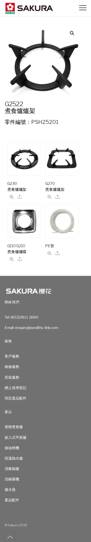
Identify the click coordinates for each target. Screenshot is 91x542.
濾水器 (10, 489)
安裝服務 (12, 377)
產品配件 (12, 500)
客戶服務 (12, 356)
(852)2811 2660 (24, 317)
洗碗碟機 (12, 479)
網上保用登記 (15, 388)
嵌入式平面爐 (15, 437)
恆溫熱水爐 (14, 458)
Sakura (13, 525)
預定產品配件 (15, 398)
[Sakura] (29, 12)
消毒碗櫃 (12, 469)
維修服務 (12, 367)
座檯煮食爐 (14, 427)
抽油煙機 (12, 448)
